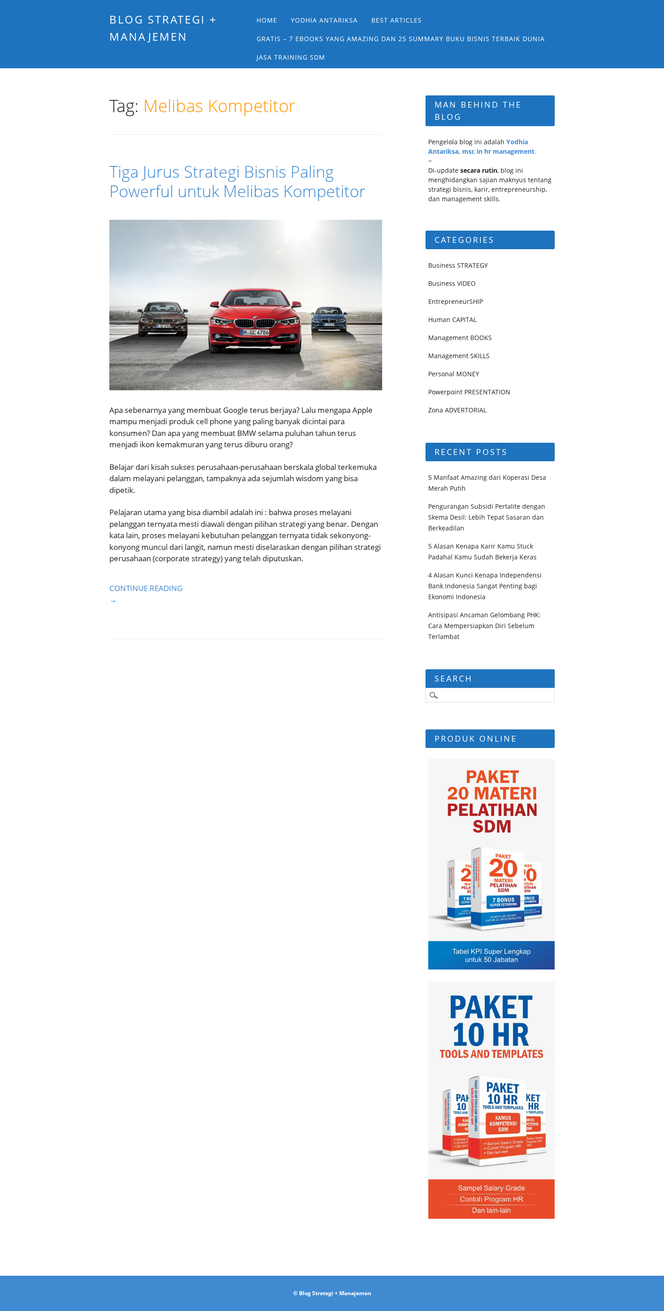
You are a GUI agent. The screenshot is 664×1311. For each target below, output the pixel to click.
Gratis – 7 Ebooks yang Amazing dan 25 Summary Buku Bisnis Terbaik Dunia (401, 38)
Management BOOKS (460, 337)
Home (267, 20)
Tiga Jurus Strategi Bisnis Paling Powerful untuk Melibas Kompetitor (237, 181)
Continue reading (145, 594)
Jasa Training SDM (291, 57)
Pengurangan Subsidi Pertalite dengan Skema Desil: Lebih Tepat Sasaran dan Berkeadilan (486, 517)
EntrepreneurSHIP (455, 301)
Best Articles (396, 20)
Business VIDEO (452, 283)
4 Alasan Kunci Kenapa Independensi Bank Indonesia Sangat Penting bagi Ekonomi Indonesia (485, 586)
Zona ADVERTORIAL (457, 410)
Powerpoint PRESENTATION (469, 392)
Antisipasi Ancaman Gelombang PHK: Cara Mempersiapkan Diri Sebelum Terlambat (484, 626)
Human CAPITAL (452, 319)
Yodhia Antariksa (324, 20)
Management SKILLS (459, 355)
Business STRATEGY (458, 265)
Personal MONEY (453, 373)
